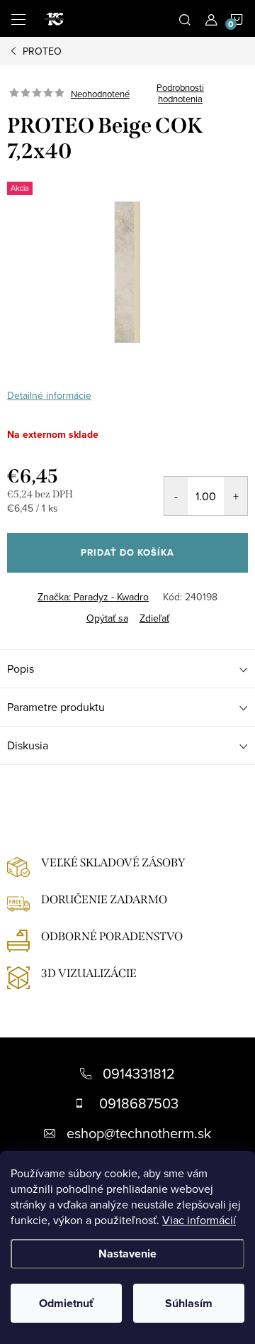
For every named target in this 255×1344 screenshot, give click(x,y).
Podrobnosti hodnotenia (180, 93)
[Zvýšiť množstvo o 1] (235, 496)
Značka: (93, 597)
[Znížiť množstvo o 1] (176, 496)
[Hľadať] (185, 18)
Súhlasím (188, 1303)
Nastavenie (127, 1253)
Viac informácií (199, 1220)
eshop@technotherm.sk (139, 1133)
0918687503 (138, 1103)
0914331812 (139, 1073)
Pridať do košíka (127, 552)
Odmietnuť (66, 1303)
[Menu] (18, 18)
